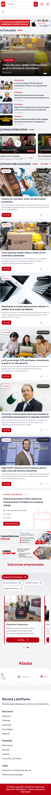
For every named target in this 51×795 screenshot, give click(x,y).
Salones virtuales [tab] (33, 583)
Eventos (6, 754)
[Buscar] (36, 4)
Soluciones (7, 745)
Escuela (5, 750)
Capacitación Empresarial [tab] (14, 577)
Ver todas (45, 164)
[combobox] (20, 4)
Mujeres (6, 733)
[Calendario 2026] (48, 4)
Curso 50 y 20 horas (11, 758)
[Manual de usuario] (41, 4)
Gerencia (6, 716)
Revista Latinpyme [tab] (11, 583)
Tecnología (7, 729)
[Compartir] (41, 215)
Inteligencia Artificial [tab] (12, 588)
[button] (3, 11)
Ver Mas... (21, 640)
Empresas (6, 725)
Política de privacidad (12, 774)
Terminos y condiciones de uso (16, 770)
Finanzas (6, 720)
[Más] (47, 215)
